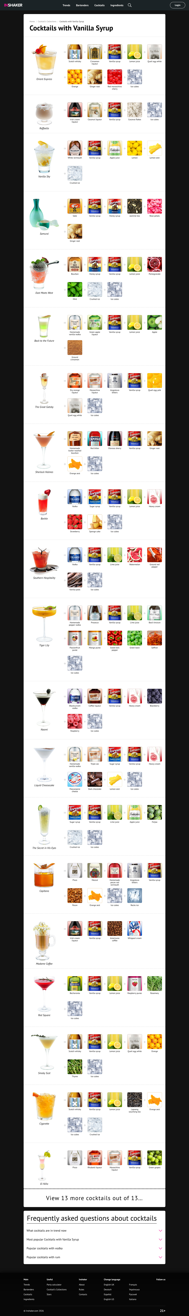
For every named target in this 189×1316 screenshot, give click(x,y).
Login (177, 5)
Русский (133, 1294)
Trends (66, 5)
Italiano (132, 1299)
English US (109, 1299)
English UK (109, 1284)
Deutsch (107, 1289)
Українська (134, 1289)
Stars (49, 1294)
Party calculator (54, 1284)
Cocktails (99, 5)
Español (107, 1294)
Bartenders (82, 5)
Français (133, 1284)
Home (32, 21)
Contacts (83, 1294)
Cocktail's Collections (47, 21)
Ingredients (116, 5)
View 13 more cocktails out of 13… (94, 1198)
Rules (81, 1289)
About (82, 1284)
